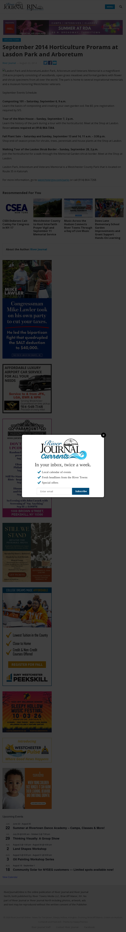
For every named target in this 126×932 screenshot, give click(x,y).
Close (103, 435)
